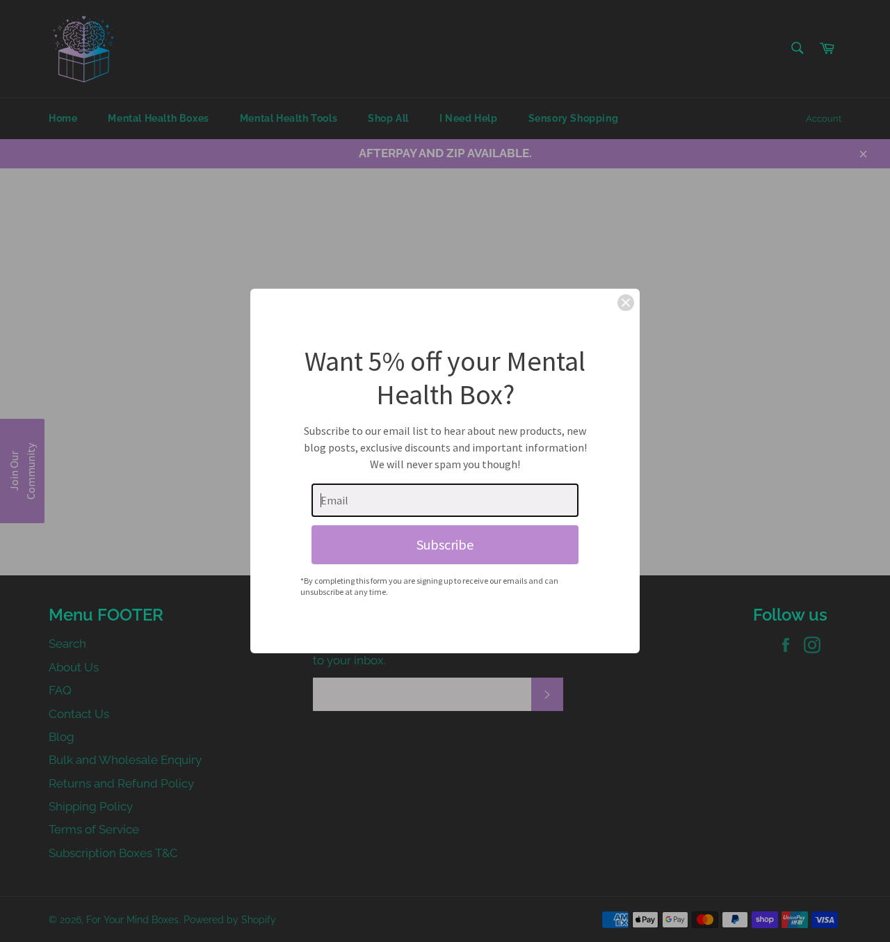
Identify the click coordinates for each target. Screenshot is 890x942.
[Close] (625, 302)
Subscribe (445, 544)
